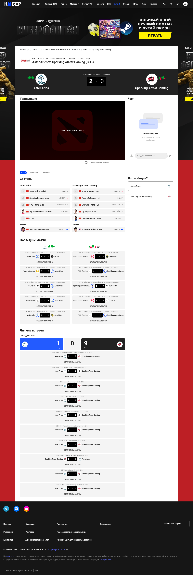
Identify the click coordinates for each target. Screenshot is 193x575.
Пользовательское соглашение (71, 532)
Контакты (8, 540)
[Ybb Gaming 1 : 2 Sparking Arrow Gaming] (159, 78)
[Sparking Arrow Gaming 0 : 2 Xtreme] (160, 79)
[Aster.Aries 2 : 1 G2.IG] (33, 78)
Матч (23, 173)
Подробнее (105, 559)
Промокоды (105, 524)
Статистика (34, 173)
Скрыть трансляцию (99, 162)
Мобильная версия (173, 523)
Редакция (8, 532)
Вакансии (29, 524)
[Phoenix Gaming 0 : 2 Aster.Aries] (32, 77)
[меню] (26, 4)
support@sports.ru (56, 549)
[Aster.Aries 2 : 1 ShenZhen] (28, 78)
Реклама (29, 532)
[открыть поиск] (165, 4)
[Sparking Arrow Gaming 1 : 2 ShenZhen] (164, 78)
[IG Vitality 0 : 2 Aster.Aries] (31, 77)
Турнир (46, 173)
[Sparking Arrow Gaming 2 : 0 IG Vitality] (162, 77)
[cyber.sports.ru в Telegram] (6, 509)
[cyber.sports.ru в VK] (17, 509)
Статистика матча (44, 262)
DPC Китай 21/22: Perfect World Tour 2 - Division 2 (60, 50)
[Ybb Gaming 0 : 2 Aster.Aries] (29, 77)
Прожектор (62, 524)
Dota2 (35, 50)
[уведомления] (171, 4)
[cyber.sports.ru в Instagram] (27, 509)
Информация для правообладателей (74, 540)
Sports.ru (10, 556)
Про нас (7, 524)
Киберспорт (24, 50)
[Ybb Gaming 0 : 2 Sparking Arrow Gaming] (163, 77)
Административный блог (37, 540)
